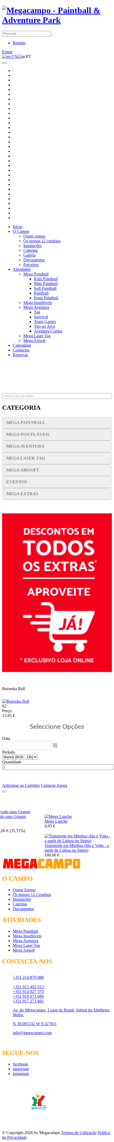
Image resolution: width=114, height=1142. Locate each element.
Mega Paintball (36, 274)
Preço (7, 711)
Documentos (34, 260)
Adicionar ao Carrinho (21, 785)
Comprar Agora (54, 785)
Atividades (22, 269)
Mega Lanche (56, 821)
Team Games (45, 321)
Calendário (22, 345)
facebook (20, 1064)
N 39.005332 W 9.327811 (35, 1023)
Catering (30, 250)
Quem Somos (24, 890)
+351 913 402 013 (28, 987)
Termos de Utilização (79, 1132)
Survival (41, 317)
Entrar (7, 52)
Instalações (32, 245)
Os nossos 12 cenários (41, 241)
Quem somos (34, 236)
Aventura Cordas (48, 331)
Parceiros (31, 264)
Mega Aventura (36, 307)
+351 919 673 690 (28, 996)
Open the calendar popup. (55, 745)
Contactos (21, 350)
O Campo (21, 231)
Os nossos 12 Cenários (32, 894)
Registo (19, 43)
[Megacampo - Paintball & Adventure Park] (57, 20)
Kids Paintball (46, 279)
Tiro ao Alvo (44, 326)
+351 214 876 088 (28, 977)
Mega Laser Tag (37, 336)
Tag (37, 312)
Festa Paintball (46, 298)
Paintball (41, 293)
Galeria (29, 255)
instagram (21, 1069)
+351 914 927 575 (28, 991)
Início (17, 226)
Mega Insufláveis (37, 302)
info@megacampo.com (32, 1032)
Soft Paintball (45, 288)
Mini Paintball (46, 283)
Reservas (20, 355)
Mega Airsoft (34, 340)
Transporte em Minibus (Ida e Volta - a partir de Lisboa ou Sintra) (77, 847)
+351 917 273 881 (28, 1001)
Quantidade (11, 762)
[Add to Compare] (4, 791)
